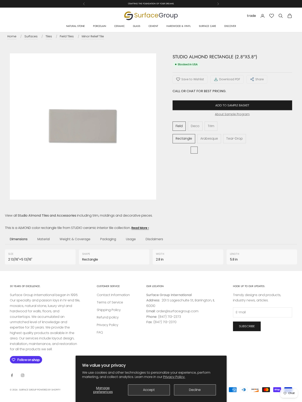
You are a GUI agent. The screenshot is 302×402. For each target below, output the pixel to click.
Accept (149, 389)
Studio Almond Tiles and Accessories (47, 215)
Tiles (49, 36)
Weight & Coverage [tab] (75, 239)
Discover (230, 26)
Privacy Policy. (174, 376)
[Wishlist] (271, 15)
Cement (153, 26)
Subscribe (247, 326)
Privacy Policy (107, 325)
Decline (195, 389)
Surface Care (207, 26)
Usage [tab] (131, 239)
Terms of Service (110, 302)
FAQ (100, 332)
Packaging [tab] (108, 239)
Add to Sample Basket (232, 105)
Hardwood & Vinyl (178, 26)
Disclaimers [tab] (154, 239)
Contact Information (113, 295)
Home (11, 36)
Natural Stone (75, 26)
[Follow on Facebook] (12, 375)
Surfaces (31, 36)
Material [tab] (43, 239)
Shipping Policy (109, 310)
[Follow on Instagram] (23, 375)
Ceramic (119, 26)
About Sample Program (232, 114)
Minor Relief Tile (93, 36)
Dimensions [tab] (19, 239)
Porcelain (99, 26)
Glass (136, 26)
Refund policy (108, 317)
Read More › (140, 228)
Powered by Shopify (48, 389)
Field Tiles (67, 36)
